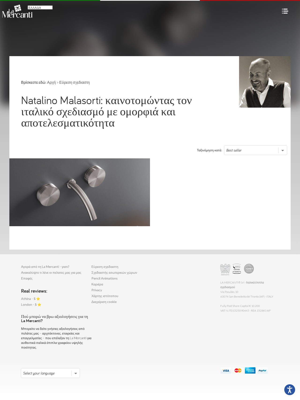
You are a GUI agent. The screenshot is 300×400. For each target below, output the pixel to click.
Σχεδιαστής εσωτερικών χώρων (114, 272)
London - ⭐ (31, 304)
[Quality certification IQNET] (249, 270)
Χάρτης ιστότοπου (104, 296)
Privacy (96, 290)
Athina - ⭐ (30, 299)
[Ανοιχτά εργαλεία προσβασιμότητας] (289, 389)
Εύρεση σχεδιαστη (104, 267)
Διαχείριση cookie (104, 302)
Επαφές (27, 278)
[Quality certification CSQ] (237, 270)
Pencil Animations (104, 278)
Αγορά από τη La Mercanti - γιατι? (45, 267)
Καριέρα (97, 284)
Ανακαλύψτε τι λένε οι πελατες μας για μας (51, 272)
